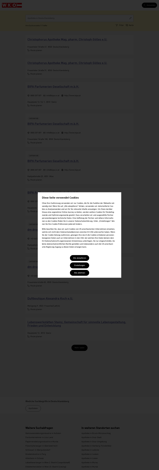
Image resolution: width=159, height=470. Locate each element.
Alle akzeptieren (79, 258)
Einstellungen (79, 266)
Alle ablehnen (79, 273)
